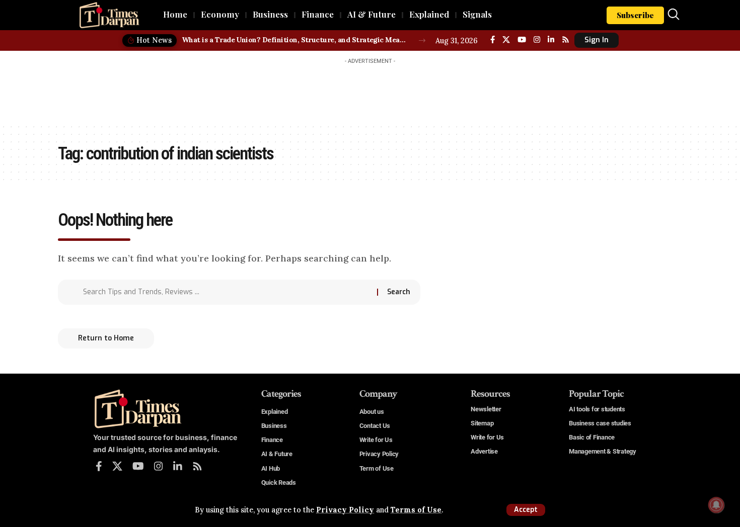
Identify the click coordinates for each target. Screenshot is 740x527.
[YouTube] (522, 39)
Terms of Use (416, 509)
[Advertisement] (370, 91)
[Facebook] (492, 39)
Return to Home (106, 338)
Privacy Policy (345, 509)
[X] (506, 39)
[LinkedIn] (551, 39)
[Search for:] (226, 292)
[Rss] (565, 39)
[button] (525, 510)
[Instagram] (537, 39)
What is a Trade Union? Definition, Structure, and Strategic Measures (295, 39)
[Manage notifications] (716, 505)
